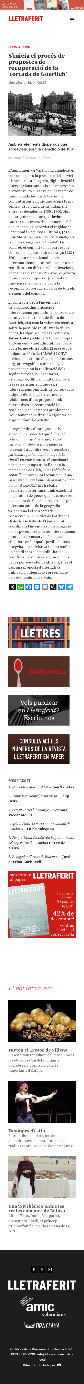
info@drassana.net (51, 1354)
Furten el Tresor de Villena (37, 1050)
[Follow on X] (42, 1269)
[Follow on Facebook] (34, 1269)
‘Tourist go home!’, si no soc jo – (36, 796)
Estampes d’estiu (26, 1131)
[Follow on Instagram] (50, 1269)
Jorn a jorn (19, 47)
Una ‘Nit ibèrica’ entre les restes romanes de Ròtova (36, 1209)
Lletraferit (16, 83)
